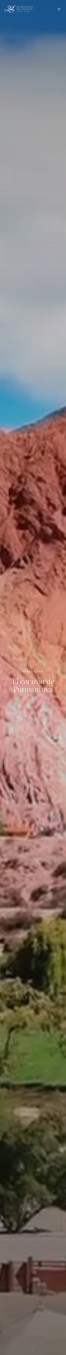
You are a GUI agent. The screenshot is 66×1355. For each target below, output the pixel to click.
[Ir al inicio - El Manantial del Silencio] (18, 9)
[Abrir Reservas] (59, 9)
